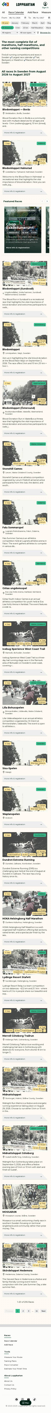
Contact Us (9, 1385)
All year (5, 23)
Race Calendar (10, 1341)
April (42, 23)
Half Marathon (37, 28)
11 (37, 1311)
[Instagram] (22, 1399)
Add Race (8, 1345)
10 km (25, 28)
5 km (18, 28)
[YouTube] (28, 1399)
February (25, 23)
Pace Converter (11, 1365)
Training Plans (10, 1361)
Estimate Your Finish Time (15, 1369)
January (15, 23)
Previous (9, 1311)
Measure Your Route (13, 1357)
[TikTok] (34, 1399)
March (34, 23)
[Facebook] (16, 1399)
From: (4, 18)
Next (43, 1311)
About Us (8, 1381)
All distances (7, 28)
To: (29, 18)
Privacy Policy (10, 1389)
